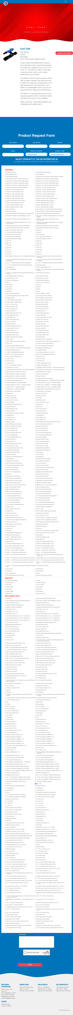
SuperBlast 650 (10, 415)
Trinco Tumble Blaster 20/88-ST (14, 365)
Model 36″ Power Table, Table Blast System (47, 198)
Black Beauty (40, 591)
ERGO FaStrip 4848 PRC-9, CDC (44, 317)
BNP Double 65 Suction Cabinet (14, 478)
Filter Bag (9, 692)
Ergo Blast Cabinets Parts (43, 631)
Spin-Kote (39, 528)
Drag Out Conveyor (41, 411)
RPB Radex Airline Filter (42, 276)
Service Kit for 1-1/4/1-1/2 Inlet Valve (45, 899)
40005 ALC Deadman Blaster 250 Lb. (45, 545)
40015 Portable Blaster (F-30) (44, 267)
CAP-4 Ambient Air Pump (13, 515)
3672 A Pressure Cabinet (43, 465)
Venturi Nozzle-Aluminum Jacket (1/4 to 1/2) (47, 902)
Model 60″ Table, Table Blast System (15, 196)
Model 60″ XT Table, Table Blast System (46, 194)
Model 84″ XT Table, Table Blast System (46, 189)
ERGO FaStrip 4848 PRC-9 (13, 319)
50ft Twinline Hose (11, 857)
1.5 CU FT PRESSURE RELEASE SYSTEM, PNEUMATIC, (19, 265)
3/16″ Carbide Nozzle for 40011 (14, 888)
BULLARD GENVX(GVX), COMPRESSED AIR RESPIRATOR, (20, 213)
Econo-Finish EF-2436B (12, 445)
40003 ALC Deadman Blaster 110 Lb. (45, 543)
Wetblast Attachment (42, 526)
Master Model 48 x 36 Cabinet (44, 371)
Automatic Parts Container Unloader (15, 413)
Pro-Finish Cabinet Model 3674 (44, 432)
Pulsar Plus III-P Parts (12, 671)
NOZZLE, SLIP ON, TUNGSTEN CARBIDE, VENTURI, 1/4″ (50, 770)
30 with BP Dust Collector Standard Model (16, 378)
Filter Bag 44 (40, 713)
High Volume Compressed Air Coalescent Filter (48, 521)
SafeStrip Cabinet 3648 (12, 306)
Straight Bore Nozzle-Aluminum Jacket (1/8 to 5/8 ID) (19, 880)
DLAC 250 (39, 247)
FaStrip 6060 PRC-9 (11, 310)
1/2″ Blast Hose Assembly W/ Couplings (16, 794)
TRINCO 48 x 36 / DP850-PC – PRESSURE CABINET (49, 384)
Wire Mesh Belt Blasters (12, 176)
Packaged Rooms (41, 337)
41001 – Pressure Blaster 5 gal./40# (45, 548)
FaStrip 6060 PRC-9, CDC (43, 308)
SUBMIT (30, 965)
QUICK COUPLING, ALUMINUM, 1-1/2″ (45, 743)
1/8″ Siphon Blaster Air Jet (13, 870)
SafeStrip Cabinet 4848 (42, 304)
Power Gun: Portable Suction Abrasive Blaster (47, 530)
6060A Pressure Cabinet (42, 469)
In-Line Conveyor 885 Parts (13, 629)
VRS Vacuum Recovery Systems (44, 295)
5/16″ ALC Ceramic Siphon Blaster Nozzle (16, 866)
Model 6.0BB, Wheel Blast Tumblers (15, 204)
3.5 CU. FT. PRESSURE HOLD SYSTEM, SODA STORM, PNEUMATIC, (19, 260)
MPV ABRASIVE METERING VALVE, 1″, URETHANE (18, 762)
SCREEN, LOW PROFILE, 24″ (13, 775)
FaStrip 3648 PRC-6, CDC (12, 328)
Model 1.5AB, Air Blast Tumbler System (16, 200)
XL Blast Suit (40, 788)
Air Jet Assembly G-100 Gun (43, 728)
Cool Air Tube (40, 508)
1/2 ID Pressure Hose (42, 851)
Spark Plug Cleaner (41, 265)
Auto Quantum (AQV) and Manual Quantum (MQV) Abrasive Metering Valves (21, 681)
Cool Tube (25, 48)
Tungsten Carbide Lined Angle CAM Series (47, 697)
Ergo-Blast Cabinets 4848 (13, 332)
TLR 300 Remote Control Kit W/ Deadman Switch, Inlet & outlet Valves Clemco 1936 (50, 640)
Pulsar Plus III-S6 (41, 358)
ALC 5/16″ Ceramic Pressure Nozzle (45, 896)
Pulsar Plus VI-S (40, 360)
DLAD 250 (39, 254)
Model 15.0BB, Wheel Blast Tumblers (15, 202)
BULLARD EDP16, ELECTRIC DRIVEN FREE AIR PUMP (49, 209)
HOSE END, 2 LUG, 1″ (42, 611)
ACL (7, 702)
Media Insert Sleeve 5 (12, 723)
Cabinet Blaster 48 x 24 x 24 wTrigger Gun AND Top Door (50, 558)
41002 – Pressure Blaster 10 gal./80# (15, 550)
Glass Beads (40, 587)
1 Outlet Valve (10, 801)
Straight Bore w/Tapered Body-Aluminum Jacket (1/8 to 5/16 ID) (20, 873)
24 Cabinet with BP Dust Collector (45, 378)
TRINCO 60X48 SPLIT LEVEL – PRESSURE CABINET (49, 382)
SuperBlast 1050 (10, 417)
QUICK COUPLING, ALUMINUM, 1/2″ (45, 739)
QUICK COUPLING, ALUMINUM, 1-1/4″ (15, 743)
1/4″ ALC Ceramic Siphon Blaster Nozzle (46, 864)
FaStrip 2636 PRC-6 (11, 439)
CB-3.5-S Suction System (42, 302)
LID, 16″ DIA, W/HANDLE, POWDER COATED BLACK (18, 777)
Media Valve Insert (41, 721)
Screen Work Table (11, 406)
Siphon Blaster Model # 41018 (14, 539)
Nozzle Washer (40, 704)
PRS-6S (38, 289)
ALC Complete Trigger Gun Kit (44, 687)
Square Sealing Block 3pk (13, 853)
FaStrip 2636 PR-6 (11, 441)
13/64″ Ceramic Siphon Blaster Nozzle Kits (47, 878)
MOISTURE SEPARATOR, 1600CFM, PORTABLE (48, 225)
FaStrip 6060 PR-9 (41, 310)
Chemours (39, 589)
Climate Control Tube (11, 513)
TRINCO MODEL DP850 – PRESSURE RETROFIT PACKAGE (51, 380)
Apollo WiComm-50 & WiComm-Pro (15, 517)
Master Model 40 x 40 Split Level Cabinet (16, 376)
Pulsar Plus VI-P (40, 356)
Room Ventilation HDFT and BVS (44, 297)
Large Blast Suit (10, 788)
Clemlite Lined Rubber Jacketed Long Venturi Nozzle (19, 925)
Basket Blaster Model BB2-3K (13, 452)
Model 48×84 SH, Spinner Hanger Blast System (17, 178)
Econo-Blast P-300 (41, 417)
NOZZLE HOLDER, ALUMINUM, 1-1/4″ (45, 737)
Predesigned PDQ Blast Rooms (44, 347)
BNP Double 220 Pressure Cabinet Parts (46, 660)
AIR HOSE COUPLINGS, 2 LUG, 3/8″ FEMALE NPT (18, 620)
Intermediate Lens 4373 (12, 812)
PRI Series (39, 398)
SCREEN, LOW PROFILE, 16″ (13, 772)
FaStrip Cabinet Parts (42, 629)
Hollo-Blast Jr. (40, 535)
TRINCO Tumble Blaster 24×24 (44, 363)
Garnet (38, 580)
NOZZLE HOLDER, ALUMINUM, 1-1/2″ (15, 739)
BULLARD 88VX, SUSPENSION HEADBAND (47, 836)
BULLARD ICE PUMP (11, 211)
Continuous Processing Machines (15, 456)
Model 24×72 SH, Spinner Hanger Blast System (17, 181)
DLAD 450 (9, 254)
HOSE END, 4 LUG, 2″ (11, 609)
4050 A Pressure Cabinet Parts (14, 645)
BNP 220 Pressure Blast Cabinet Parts (15, 652)
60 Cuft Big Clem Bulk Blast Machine (45, 504)
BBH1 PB (9, 243)
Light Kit (9, 690)
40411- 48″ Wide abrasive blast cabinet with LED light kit (50, 560)
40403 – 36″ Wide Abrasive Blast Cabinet (16, 552)
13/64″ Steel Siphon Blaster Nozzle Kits (46, 873)
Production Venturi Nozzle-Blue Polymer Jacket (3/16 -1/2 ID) (50, 893)
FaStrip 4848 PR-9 (11, 317)
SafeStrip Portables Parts (43, 637)
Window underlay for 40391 (13, 687)
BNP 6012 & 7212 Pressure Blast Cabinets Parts (48, 656)
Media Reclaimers (11, 297)
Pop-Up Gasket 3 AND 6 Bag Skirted (45, 759)
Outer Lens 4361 (41, 812)
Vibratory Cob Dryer (41, 395)
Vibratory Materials (41, 582)
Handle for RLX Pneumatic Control (45, 921)
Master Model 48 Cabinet (43, 374)
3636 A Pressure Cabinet (12, 467)
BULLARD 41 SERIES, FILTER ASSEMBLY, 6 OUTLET (19, 215)
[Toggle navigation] (65, 1)
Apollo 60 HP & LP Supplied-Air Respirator (17, 519)
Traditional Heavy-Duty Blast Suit (44, 506)
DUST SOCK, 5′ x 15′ (11, 750)
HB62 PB (39, 241)
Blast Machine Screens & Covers (14, 524)
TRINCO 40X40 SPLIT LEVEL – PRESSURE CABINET (49, 387)
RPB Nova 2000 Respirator (43, 280)
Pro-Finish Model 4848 (12, 435)
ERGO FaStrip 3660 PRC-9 (43, 326)
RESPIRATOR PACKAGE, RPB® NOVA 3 (16, 785)
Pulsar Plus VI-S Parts (42, 667)
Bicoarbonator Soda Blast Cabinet (45, 471)
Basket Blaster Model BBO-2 (43, 448)
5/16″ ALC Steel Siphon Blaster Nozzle (46, 862)
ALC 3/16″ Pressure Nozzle (43, 904)
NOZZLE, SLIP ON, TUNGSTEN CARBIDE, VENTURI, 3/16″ (20, 770)
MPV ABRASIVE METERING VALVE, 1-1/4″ (46, 762)
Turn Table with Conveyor (43, 402)
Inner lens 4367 (10, 639)
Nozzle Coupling (10, 706)
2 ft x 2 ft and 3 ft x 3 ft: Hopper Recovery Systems (18, 347)
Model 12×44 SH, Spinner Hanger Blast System (17, 185)
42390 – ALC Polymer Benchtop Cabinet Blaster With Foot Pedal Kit (20, 273)
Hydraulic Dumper (11, 411)
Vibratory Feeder (10, 402)
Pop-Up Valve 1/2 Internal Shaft (14, 809)
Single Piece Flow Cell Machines (44, 339)
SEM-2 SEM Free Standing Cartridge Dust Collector (49, 421)
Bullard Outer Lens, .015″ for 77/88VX (46, 827)
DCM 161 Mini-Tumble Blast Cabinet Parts (47, 647)
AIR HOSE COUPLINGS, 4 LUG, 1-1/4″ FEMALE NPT (49, 616)
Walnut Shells (10, 582)
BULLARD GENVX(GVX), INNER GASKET (46, 598)
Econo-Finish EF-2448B (42, 306)
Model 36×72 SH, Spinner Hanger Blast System (48, 181)
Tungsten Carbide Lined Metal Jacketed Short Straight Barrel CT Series (51, 695)
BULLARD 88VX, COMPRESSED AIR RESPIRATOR (48, 213)
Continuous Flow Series (12, 400)
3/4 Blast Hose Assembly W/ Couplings (46, 794)
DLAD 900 (9, 252)
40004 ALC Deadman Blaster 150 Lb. (15, 545)
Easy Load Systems (11, 573)
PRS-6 (38, 291)
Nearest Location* (37, 151)
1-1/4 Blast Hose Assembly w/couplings (16, 796)
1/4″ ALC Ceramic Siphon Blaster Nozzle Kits (47, 880)
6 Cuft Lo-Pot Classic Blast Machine (15, 498)
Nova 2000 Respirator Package (44, 781)
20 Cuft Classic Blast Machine (44, 493)
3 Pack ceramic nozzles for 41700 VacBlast (17, 886)
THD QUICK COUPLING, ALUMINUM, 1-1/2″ (47, 745)
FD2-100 (9, 249)
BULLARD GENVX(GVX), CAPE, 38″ (45, 840)
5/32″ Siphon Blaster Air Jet (43, 870)
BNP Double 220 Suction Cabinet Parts (16, 662)
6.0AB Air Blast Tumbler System (14, 300)
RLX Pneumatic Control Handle (14, 916)
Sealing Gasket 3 (41, 846)
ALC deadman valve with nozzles (14, 846)
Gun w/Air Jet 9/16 (11, 726)
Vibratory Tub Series (41, 393)
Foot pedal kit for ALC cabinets (14, 683)
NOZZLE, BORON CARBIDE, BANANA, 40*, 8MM (17, 766)
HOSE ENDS (39, 702)
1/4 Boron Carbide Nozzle (13, 710)
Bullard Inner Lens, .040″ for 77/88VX (15, 829)
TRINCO (8, 704)
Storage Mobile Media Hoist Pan (14, 404)
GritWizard (9, 598)
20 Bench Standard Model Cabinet (15, 380)
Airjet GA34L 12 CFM (11, 728)
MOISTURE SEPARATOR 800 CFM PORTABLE (47, 228)
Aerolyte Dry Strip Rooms (43, 474)
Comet (38, 573)
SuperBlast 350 (40, 415)
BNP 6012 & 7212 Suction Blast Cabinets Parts (18, 658)
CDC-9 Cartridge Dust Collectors (44, 424)
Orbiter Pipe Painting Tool (43, 823)
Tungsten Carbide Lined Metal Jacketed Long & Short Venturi (21, 697)
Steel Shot (9, 584)
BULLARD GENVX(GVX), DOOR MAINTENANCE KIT (18, 600)
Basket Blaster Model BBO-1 (13, 450)
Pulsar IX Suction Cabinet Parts (44, 665)
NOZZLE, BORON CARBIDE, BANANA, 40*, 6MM (48, 764)
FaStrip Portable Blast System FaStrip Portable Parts (49, 633)
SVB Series (39, 230)
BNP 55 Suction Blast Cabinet (13, 487)
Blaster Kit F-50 (10, 541)
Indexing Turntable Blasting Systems (15, 345)
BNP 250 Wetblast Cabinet (13, 489)
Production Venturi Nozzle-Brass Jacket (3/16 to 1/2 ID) (50, 886)
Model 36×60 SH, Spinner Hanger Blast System (48, 178)
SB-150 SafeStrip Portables (13, 293)
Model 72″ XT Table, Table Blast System (46, 191)
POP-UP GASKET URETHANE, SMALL (15, 757)
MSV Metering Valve (11, 678)
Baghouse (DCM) (11, 421)
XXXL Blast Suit (40, 790)
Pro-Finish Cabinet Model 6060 (44, 435)
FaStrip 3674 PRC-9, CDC (43, 319)
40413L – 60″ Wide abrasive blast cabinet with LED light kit (21, 560)
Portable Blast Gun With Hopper (14, 532)
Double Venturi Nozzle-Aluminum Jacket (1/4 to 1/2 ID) (50, 888)
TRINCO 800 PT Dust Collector (14, 391)
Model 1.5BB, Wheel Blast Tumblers (45, 207)
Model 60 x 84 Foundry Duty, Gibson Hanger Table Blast (50, 176)
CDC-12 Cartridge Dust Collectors (14, 426)
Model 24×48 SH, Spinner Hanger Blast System (48, 183)
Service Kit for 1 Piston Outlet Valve (15, 904)
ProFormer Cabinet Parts (12, 626)
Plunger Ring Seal (11, 721)
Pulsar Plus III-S (10, 363)
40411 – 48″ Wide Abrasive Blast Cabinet (16, 554)
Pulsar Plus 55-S (10, 360)
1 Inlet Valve (9, 803)
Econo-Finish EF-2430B (42, 445)
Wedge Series (10, 393)
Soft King (9, 474)
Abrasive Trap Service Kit (12, 799)
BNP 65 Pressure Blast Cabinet (44, 482)
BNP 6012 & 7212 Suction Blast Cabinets (16, 485)
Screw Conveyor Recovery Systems (45, 345)
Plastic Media (10, 587)
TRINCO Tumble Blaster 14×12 (44, 365)
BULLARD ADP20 (11, 209)
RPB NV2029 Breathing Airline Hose (15, 276)
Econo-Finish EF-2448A (42, 443)
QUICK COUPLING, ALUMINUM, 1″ (45, 741)
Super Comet (10, 568)
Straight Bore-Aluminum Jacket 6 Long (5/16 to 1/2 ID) (20, 907)
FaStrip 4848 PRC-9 (41, 315)
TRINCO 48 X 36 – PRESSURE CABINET (16, 387)
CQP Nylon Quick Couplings (13, 923)
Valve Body (39, 715)
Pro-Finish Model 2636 (12, 430)
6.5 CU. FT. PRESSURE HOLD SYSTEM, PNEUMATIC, (19, 262)
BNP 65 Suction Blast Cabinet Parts (15, 660)
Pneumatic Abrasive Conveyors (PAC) (46, 532)
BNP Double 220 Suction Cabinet (14, 480)
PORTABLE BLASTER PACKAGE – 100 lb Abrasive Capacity (51, 369)
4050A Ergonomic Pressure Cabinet (45, 467)
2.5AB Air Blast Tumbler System (14, 302)
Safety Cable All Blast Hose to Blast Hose (46, 792)
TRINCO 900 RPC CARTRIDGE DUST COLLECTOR (48, 389)
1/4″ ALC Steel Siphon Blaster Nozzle (15, 862)
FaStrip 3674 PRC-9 (11, 321)
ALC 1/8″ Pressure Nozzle (43, 912)
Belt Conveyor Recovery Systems (14, 463)
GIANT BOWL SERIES (11, 398)
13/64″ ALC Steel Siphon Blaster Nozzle (16, 859)
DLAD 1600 (39, 249)
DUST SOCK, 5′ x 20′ (41, 750)
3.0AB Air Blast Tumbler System (44, 300)
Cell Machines (40, 456)
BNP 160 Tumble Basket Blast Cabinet (46, 354)
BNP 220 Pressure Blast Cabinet (14, 491)
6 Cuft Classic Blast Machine (43, 498)
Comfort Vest (10, 511)
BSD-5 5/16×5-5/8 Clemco (43, 809)
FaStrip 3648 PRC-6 (41, 328)
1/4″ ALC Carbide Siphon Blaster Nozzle (46, 866)
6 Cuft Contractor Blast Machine (44, 491)
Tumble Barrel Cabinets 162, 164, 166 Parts (17, 649)
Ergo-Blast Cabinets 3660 (43, 332)
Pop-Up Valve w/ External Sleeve (14, 807)
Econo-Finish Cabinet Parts (13, 631)
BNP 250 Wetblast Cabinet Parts (14, 654)
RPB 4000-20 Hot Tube (12, 278)
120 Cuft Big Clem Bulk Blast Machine (15, 504)
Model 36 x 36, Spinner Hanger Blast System (17, 187)
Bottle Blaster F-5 (41, 539)
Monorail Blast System (12, 174)
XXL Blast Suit (10, 790)
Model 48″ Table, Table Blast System (45, 196)
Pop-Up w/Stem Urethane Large (44, 757)
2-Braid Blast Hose (41, 816)
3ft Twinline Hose (41, 857)
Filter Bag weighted (41, 710)
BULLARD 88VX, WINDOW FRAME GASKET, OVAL (18, 833)
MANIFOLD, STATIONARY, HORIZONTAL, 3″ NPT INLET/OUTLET (48, 220)
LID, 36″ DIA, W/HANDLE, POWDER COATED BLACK (49, 779)
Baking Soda (9, 593)
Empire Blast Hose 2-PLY (12, 622)
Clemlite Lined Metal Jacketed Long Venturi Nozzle (49, 925)
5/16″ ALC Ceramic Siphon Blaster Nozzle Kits (17, 882)
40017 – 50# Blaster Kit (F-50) (14, 537)
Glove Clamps (40, 692)
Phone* (60, 143)
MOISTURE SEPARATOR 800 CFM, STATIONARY (18, 228)
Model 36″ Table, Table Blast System (15, 198)
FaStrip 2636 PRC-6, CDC (43, 439)
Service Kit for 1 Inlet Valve (43, 907)
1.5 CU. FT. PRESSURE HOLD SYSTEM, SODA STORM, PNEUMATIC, (49, 260)
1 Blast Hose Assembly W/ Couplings (45, 796)
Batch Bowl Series (41, 400)
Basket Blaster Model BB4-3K (43, 450)
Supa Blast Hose (41, 914)
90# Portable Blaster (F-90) (43, 537)
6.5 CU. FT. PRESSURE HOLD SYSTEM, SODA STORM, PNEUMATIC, (49, 257)
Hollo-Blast (9, 571)
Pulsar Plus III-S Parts (12, 667)
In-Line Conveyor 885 (42, 437)
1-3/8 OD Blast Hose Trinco (43, 732)
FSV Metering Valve (41, 678)
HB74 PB (9, 241)
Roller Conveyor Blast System (44, 172)
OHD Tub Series (40, 234)
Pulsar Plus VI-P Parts (42, 671)
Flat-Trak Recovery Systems (43, 461)
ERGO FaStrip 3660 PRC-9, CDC (14, 326)
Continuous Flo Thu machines (14, 234)
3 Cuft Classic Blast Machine (13, 500)
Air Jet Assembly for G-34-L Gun (14, 730)
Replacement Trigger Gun (43, 685)
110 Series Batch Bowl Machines (14, 232)
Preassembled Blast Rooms (13, 350)
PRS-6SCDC (9, 289)
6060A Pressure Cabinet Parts (44, 643)
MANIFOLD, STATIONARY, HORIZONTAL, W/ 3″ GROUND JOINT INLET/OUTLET (50, 223)
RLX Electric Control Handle (13, 919)
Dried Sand (9, 589)
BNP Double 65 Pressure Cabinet (44, 478)
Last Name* (36, 143)
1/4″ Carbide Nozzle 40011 (13, 890)
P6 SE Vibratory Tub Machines (14, 236)
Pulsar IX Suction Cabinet (43, 476)
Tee (38, 717)
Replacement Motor (41, 690)
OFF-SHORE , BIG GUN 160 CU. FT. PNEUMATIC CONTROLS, (20, 256)
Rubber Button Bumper (12, 914)
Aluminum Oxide (41, 593)
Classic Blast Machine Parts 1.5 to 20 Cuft (16, 675)
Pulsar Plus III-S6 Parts (42, 669)
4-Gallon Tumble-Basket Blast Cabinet (15, 352)
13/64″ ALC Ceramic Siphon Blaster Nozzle (17, 864)
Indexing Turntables (11, 454)
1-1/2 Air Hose (40, 803)
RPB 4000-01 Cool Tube (42, 278)
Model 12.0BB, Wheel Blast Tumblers (45, 202)
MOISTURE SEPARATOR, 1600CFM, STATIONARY (18, 225)
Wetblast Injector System (43, 565)
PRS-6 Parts (9, 637)
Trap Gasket (9, 717)
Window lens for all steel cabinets (45, 683)
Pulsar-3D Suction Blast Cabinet (14, 356)
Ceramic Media (10, 591)
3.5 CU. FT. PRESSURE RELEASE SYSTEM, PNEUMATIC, (50, 262)
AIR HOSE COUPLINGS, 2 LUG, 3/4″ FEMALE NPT (18, 618)
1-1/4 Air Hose (40, 805)
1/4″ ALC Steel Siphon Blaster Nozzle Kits (16, 876)
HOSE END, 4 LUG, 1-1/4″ (12, 611)
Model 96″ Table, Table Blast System (15, 189)
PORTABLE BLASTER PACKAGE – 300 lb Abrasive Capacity (20, 369)
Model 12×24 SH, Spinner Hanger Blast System (48, 185)
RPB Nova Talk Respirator (13, 280)
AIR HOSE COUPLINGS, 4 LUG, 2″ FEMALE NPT (48, 613)
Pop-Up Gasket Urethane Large (14, 759)
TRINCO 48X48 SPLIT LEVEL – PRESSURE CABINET (19, 384)
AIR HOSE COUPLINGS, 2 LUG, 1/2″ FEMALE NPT (48, 618)
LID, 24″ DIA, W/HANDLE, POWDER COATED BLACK (18, 779)
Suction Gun (9, 528)
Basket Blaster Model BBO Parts (14, 624)
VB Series (39, 232)
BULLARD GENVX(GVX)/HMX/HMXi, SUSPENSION (18, 838)
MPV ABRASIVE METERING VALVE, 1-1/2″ (16, 764)
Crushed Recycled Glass (12, 580)
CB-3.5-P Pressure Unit (12, 304)
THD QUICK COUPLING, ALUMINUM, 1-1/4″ (17, 745)
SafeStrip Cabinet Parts (42, 624)
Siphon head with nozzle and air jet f (15, 842)
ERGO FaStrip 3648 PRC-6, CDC (14, 443)
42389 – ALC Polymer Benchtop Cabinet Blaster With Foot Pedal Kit (50, 270)
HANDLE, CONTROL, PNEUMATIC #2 (45, 605)
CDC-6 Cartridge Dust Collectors (14, 424)
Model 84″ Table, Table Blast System (15, 191)
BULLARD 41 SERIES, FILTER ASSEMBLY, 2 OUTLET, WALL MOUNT (50, 216)
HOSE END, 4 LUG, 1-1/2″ (43, 609)
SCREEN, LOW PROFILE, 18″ (43, 772)
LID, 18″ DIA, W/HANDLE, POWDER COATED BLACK (49, 777)
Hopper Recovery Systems (13, 461)
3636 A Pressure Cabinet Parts (44, 645)
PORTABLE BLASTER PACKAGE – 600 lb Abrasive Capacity (51, 367)
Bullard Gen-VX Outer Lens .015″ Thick (46, 829)
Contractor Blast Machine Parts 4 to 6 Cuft (47, 673)
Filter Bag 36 (10, 715)
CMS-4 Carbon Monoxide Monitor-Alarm (16, 341)
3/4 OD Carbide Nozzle (42, 730)
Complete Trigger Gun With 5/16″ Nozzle (16, 844)
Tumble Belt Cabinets (42, 350)
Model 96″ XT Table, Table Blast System (46, 187)
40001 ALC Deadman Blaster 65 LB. (45, 541)
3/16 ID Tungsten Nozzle (43, 708)
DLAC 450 (9, 247)
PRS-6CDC (9, 291)
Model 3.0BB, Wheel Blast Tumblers (45, 204)
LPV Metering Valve (41, 675)
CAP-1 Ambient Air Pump (43, 515)
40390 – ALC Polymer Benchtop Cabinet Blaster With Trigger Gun (51, 563)
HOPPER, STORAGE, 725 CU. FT (44, 238)
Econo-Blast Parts (11, 635)
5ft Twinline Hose (41, 855)
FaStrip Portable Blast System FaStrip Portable (17, 295)
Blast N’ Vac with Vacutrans (43, 282)
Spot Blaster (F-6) (11, 267)
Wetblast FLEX (10, 506)
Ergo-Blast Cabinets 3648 (13, 334)
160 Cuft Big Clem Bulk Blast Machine (45, 502)
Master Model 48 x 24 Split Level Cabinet (16, 374)
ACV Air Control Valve (12, 521)
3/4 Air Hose (40, 801)
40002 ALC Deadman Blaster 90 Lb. (15, 543)
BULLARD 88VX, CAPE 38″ (13, 602)
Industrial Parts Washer (42, 413)
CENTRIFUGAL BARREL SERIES (14, 238)
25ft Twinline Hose (41, 859)
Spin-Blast (9, 530)
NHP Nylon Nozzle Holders (43, 919)
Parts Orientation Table (12, 408)
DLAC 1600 (39, 243)
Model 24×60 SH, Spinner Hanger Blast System (17, 183)
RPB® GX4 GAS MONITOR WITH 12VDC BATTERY (48, 607)
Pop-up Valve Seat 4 (41, 807)
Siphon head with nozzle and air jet (45, 842)
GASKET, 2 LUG (40, 747)
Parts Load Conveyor (42, 408)
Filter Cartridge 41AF (42, 838)
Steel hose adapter (11, 855)
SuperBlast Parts (10, 633)
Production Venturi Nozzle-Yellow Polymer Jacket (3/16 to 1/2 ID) (50, 883)
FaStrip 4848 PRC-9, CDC (12, 315)
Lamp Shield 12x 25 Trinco (43, 723)
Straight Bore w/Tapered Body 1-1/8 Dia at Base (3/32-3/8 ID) (20, 900)
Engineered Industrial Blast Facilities (15, 465)
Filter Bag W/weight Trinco (13, 713)
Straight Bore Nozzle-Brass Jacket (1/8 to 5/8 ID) (48, 876)
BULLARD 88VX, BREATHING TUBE (45, 833)
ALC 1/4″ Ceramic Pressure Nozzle (15, 902)
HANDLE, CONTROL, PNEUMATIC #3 (15, 605)
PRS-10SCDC (10, 284)
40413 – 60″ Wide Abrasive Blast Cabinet (46, 552)
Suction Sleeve (10, 719)
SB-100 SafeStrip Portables (43, 293)
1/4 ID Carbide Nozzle (12, 732)
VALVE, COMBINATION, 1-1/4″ (13, 752)
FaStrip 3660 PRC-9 (11, 324)
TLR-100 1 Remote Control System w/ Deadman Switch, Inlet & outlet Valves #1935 (21, 896)
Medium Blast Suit (41, 785)
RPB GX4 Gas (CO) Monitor (43, 272)
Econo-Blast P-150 (11, 419)
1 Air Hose (9, 805)
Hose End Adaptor (11, 708)
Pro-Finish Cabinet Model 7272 (14, 437)
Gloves (8, 792)
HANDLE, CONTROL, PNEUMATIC (14, 607)
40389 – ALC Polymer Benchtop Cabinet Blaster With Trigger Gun (21, 566)
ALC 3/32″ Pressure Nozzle (13, 912)
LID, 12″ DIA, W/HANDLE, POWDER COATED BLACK (49, 775)
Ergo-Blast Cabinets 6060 (43, 330)
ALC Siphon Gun (10, 685)
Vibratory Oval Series (11, 395)
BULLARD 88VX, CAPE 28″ (43, 602)
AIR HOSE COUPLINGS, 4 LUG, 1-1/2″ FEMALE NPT (18, 616)
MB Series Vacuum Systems (13, 535)
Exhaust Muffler (40, 923)
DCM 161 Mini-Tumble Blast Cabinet (15, 354)
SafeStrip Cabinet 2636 (42, 426)
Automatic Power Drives (12, 367)
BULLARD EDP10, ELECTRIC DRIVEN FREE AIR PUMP (49, 211)
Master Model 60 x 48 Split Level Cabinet (16, 371)
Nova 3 (8, 282)
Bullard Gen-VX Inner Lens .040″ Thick (15, 831)
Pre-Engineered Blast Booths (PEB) (15, 448)
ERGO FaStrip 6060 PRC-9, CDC (14, 313)
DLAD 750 (39, 252)
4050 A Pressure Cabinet (12, 469)
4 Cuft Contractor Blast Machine (14, 493)
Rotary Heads (10, 339)
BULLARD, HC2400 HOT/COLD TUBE (15, 575)
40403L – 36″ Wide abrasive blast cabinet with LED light (20, 562)
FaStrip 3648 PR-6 (11, 330)
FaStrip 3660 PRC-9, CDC (43, 321)
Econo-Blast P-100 (41, 419)
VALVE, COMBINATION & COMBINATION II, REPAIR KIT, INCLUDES (49, 753)
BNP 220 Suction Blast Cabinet (44, 489)
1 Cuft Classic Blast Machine (43, 500)
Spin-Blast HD (40, 568)
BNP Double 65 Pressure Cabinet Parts (46, 662)
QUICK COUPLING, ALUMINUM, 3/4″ (15, 741)
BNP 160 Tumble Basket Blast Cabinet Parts (17, 647)
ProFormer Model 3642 (12, 428)
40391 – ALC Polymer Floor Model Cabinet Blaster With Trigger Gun (50, 555)
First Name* (13, 143)
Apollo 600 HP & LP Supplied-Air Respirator (47, 517)
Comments (22, 934)
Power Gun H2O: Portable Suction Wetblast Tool (48, 341)
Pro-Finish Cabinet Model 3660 (14, 432)
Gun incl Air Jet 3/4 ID (42, 726)
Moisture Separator (11, 849)
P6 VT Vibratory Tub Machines (44, 236)
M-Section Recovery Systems (43, 458)
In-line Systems (40, 454)
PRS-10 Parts (40, 635)
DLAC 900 (9, 245)
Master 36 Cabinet (41, 376)
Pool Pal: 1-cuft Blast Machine (14, 471)
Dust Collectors (40, 174)
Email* (13, 151)
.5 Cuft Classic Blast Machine (13, 502)
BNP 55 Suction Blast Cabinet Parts (15, 230)
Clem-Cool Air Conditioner (43, 513)
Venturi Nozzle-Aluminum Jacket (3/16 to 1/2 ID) (48, 868)
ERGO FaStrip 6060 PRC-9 (43, 313)
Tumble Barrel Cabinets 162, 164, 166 (45, 352)
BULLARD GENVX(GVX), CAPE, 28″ (15, 840)
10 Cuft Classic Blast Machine (13, 495)
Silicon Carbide (40, 584)
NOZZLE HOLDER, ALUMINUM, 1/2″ (15, 734)
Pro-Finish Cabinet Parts (42, 626)
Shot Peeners (40, 452)
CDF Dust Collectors (41, 463)
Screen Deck (40, 406)
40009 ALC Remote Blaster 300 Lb (15, 548)
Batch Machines (10, 458)
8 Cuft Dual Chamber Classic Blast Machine (47, 495)
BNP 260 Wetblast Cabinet (43, 487)
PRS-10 (38, 287)
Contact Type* (60, 151)
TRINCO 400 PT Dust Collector (44, 391)
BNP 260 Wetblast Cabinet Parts (44, 654)
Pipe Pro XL (9, 343)
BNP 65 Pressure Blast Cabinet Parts (45, 658)
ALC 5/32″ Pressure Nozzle (13, 909)
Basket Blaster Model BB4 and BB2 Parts (46, 622)
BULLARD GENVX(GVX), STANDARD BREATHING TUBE (19, 836)
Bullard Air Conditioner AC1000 (44, 575)
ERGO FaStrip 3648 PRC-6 (43, 441)
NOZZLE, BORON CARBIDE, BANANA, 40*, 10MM (48, 766)
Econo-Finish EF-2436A (12, 308)
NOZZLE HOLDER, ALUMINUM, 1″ (14, 737)
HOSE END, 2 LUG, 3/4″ (12, 613)
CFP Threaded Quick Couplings (14, 927)
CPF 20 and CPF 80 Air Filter (13, 508)
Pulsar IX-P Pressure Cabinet (13, 476)
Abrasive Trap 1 (40, 799)
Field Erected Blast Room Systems (15, 337)
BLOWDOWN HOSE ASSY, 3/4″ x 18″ (15, 755)
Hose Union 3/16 (11, 851)
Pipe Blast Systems (11, 172)
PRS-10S (39, 284)
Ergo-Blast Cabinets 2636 (43, 334)
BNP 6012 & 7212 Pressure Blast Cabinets (47, 485)
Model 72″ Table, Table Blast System (15, 194)
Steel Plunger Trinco (41, 719)
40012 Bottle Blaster (11, 269)
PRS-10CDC (9, 287)
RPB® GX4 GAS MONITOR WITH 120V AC (16, 781)
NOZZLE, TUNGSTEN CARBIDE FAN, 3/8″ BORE (48, 768)
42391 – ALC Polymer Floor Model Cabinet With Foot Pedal (21, 558)
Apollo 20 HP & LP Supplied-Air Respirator (47, 519)
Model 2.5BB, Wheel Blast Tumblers (15, 207)
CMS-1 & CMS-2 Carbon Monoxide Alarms (46, 511)
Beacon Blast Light (11, 526)
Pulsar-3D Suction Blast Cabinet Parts (15, 673)
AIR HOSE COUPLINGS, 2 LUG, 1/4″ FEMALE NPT (48, 620)
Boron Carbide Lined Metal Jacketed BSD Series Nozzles (50, 927)
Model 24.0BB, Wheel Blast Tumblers (45, 200)
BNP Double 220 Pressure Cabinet (45, 480)
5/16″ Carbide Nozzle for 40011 (14, 892)
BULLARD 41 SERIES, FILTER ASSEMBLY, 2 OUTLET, (19, 219)
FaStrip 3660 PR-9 (41, 324)
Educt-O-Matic (40, 571)
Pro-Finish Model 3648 (42, 430)
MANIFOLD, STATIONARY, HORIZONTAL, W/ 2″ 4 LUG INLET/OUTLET (19, 223)
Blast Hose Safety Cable (42, 524)
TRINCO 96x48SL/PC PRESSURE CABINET (17, 382)
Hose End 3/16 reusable (42, 853)
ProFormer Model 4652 (42, 428)
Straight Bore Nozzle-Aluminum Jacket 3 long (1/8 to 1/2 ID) (50, 910)
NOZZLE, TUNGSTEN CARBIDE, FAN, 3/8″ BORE (18, 768)
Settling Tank (40, 404)
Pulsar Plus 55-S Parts (12, 669)
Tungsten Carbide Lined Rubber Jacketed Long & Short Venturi (19, 695)
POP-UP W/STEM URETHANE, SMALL (45, 755)
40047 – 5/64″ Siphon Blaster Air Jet (15, 868)
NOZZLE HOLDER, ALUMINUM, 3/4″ (45, 734)
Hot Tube (9, 783)
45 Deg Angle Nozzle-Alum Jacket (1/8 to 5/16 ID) (49, 890)
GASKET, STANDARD (11, 747)
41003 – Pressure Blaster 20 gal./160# (46, 550)
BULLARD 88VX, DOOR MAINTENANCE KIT (47, 831)
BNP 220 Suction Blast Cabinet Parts (45, 652)
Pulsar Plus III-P (10, 358)
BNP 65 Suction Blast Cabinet (13, 482)
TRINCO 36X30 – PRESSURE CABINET (16, 389)
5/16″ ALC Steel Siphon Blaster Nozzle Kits (17, 878)
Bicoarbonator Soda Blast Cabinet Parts (16, 643)
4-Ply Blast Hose (10, 816)
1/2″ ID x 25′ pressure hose (43, 849)
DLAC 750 (39, 245)
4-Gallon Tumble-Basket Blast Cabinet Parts (47, 649)
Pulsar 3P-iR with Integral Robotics (45, 343)
